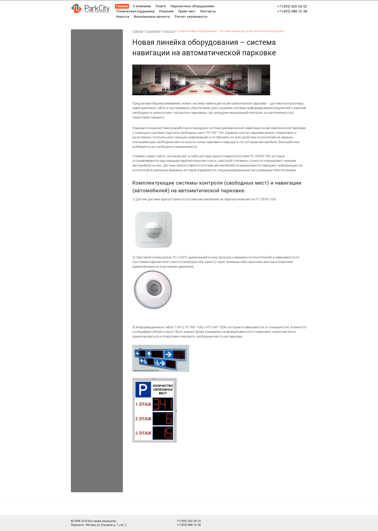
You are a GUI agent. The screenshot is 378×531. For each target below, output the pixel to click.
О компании (142, 6)
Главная (122, 6)
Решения (166, 11)
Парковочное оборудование (192, 6)
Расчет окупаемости (191, 17)
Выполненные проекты (152, 17)
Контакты (208, 11)
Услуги (161, 6)
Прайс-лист (187, 11)
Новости (122, 17)
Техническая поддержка (135, 11)
